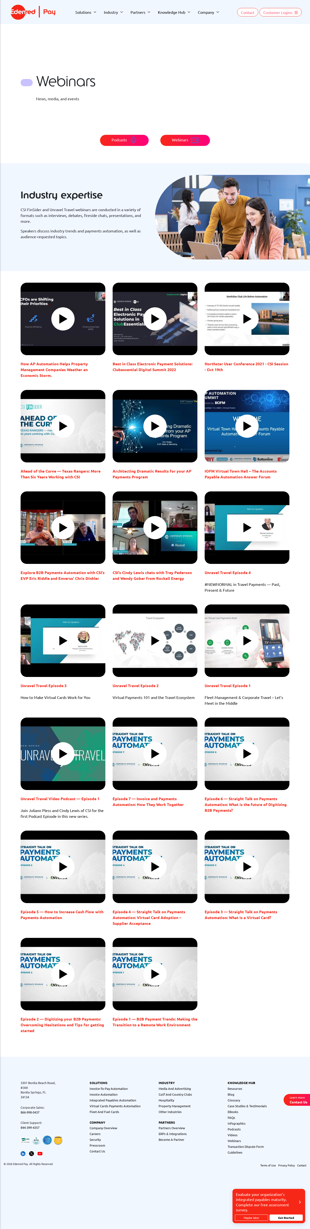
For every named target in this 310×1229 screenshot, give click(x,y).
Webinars (234, 1141)
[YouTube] (40, 1153)
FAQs (231, 1117)
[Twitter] (31, 1153)
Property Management (175, 1106)
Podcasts (234, 1129)
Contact (247, 12)
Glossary (234, 1100)
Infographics (237, 1123)
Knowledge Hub (171, 12)
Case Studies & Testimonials (247, 1106)
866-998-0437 (30, 1112)
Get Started (286, 1218)
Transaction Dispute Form (246, 1146)
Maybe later (251, 1218)
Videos (233, 1135)
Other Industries (170, 1112)
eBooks (233, 1112)
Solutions (83, 12)
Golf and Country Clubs (175, 1094)
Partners (138, 12)
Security (95, 1139)
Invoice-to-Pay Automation (109, 1088)
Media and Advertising (175, 1088)
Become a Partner (171, 1139)
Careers (95, 1134)
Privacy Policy (286, 1165)
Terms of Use (268, 1165)
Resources (235, 1088)
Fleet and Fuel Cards (104, 1112)
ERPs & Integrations (173, 1134)
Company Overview (103, 1128)
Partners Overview (172, 1128)
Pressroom (97, 1145)
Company (206, 12)
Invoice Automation (103, 1094)
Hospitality (166, 1100)
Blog (231, 1094)
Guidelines (235, 1152)
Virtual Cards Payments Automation (115, 1106)
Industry (111, 12)
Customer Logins (278, 12)
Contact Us (97, 1151)
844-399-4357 (30, 1127)
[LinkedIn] (23, 1153)
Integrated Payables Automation (113, 1100)
